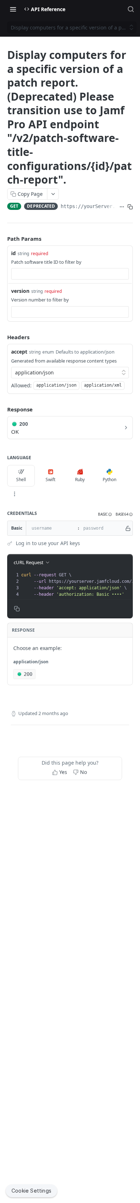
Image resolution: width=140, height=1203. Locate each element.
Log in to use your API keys (48, 543)
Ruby (80, 479)
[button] (105, 514)
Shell (21, 479)
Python (109, 479)
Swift (50, 479)
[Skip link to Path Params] (2, 238)
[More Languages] (14, 493)
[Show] (128, 528)
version (20, 290)
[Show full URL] (122, 207)
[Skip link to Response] (2, 409)
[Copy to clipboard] (130, 207)
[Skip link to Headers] (2, 337)
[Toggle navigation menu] (13, 9)
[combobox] (70, 274)
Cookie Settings (31, 1191)
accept (19, 351)
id (13, 253)
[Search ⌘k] (130, 9)
